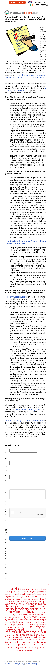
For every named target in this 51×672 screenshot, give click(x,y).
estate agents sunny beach (27, 599)
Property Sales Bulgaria (25, 89)
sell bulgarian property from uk (25, 623)
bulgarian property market (25, 590)
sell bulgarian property (22, 622)
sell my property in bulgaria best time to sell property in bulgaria (25, 630)
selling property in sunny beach (25, 646)
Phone (6, 480)
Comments (6, 497)
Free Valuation (17, 2)
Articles (9, 664)
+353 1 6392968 (42, 5)
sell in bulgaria (20, 627)
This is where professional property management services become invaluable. (25, 77)
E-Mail (6, 466)
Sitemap (34, 664)
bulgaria (12, 589)
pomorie (37, 601)
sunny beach (20, 647)
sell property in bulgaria (20, 637)
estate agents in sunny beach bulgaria (25, 597)
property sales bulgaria (31, 614)
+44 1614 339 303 (41, 2)
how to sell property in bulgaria (25, 600)
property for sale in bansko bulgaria (25, 604)
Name (6, 453)
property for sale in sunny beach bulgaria (25, 610)
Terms (27, 664)
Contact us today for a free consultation (24, 420)
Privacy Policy (18, 664)
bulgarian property (30, 589)
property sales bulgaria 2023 (25, 616)
